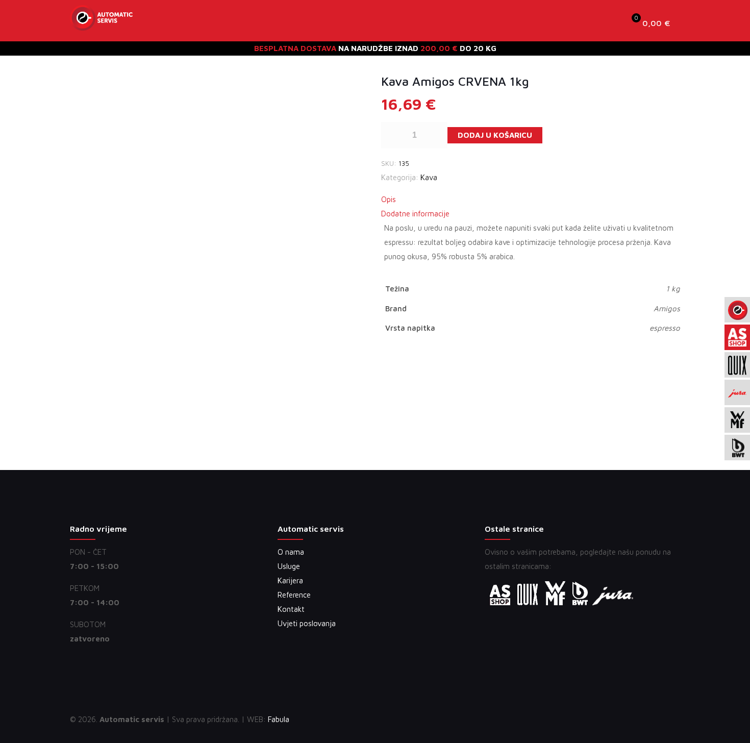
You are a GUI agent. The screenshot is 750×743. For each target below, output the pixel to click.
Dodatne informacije (415, 213)
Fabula (278, 719)
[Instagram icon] (644, 719)
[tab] (530, 199)
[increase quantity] (436, 135)
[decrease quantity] (393, 135)
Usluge (289, 566)
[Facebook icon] (623, 719)
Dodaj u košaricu (495, 135)
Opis (388, 199)
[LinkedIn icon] (634, 719)
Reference (294, 594)
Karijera (290, 580)
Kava (428, 177)
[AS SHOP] (101, 23)
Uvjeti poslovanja (307, 623)
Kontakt (291, 609)
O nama (291, 552)
